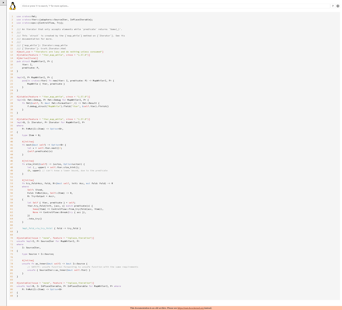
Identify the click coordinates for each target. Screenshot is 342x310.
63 (11, 215)
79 (11, 266)
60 (11, 205)
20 (11, 77)
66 (11, 225)
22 (11, 83)
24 (11, 90)
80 (11, 270)
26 (11, 96)
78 (11, 263)
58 (11, 199)
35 (11, 125)
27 (11, 99)
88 (11, 295)
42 (11, 148)
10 (11, 45)
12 (11, 51)
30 (11, 109)
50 (11, 173)
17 (11, 67)
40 (11, 141)
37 (11, 132)
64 (11, 218)
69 (11, 234)
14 (11, 58)
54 (11, 186)
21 (11, 80)
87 (11, 292)
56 (11, 193)
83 (11, 279)
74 (11, 250)
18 (11, 71)
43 (11, 151)
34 (11, 122)
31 (11, 112)
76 (11, 257)
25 (11, 93)
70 (11, 238)
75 (11, 254)
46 (11, 160)
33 (11, 119)
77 (11, 260)
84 (11, 283)
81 (11, 273)
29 (11, 106)
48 (11, 167)
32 (11, 116)
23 (11, 87)
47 (11, 164)
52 (11, 180)
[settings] (338, 6)
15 (11, 61)
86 (11, 289)
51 (11, 177)
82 (11, 276)
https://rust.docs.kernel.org (191, 308)
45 (11, 157)
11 (11, 48)
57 (11, 196)
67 (11, 228)
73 (11, 247)
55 (11, 189)
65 (11, 221)
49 (11, 170)
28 (11, 103)
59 (11, 202)
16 (11, 64)
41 (11, 144)
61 (11, 209)
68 (11, 231)
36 (11, 128)
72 (11, 244)
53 (11, 183)
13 (11, 55)
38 (11, 135)
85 (11, 286)
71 (11, 241)
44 (11, 154)
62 (11, 212)
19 (11, 74)
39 (11, 138)
